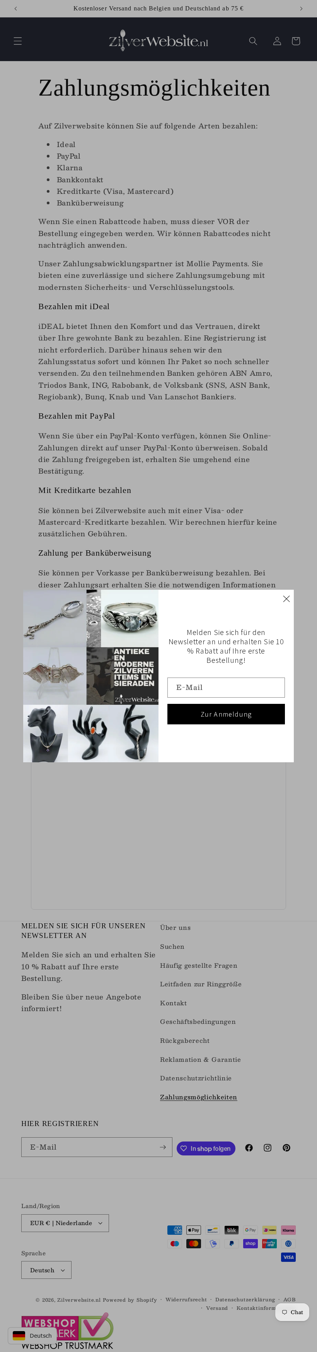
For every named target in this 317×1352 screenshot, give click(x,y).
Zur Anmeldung (226, 714)
